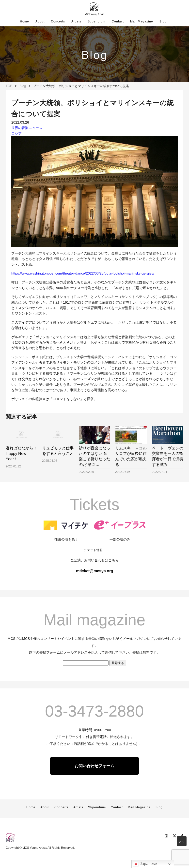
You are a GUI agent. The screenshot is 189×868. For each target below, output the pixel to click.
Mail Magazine (141, 21)
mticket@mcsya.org (94, 571)
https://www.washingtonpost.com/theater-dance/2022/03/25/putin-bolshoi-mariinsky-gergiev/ (82, 273)
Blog (163, 21)
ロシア (16, 133)
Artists (76, 21)
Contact (118, 21)
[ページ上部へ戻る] (182, 842)
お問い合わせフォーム (94, 766)
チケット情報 (93, 550)
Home (24, 21)
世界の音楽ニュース (26, 128)
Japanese (148, 864)
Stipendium (96, 21)
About (40, 21)
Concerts (58, 21)
